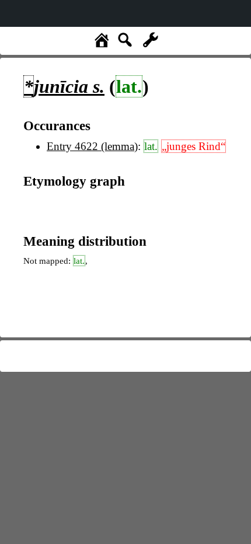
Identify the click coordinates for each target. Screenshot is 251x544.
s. (64, 86)
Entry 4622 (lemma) (92, 146)
